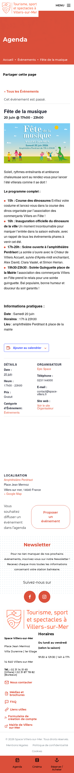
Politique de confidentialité (50, 745)
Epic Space (44, 369)
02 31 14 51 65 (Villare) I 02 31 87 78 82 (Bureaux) (19, 672)
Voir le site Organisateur (45, 406)
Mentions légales (17, 745)
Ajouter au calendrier (27, 348)
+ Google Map (13, 494)
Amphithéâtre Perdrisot (18, 480)
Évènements (27, 60)
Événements (12, 412)
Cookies (37, 751)
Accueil (8, 60)
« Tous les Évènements (21, 91)
